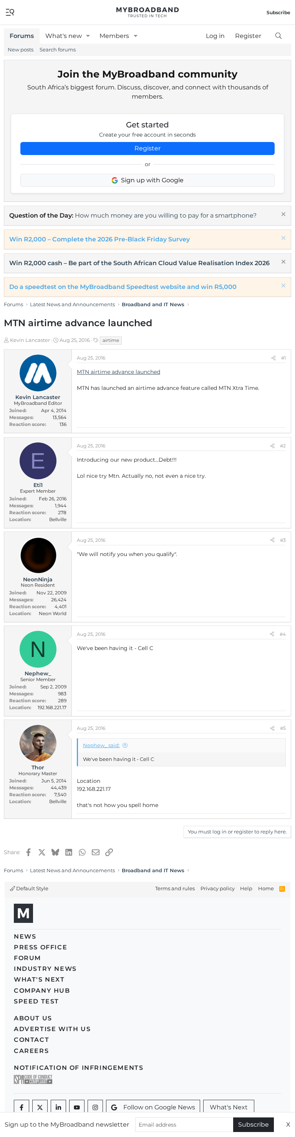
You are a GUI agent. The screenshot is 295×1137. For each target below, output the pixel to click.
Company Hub (42, 990)
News (25, 936)
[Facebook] (21, 1107)
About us (33, 1018)
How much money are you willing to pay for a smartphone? (166, 215)
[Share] (273, 358)
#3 (283, 540)
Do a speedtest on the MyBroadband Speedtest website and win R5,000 (123, 286)
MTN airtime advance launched (118, 371)
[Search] (278, 36)
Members (114, 36)
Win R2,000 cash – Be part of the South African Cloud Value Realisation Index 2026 (139, 263)
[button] (88, 36)
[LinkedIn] (58, 1107)
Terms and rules (175, 888)
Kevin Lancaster (30, 340)
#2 (283, 446)
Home (266, 888)
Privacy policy (218, 888)
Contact (31, 1039)
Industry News (45, 968)
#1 (283, 358)
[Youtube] (77, 1107)
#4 (283, 634)
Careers (31, 1050)
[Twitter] (40, 1107)
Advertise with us (52, 1029)
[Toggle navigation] (10, 11)
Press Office (40, 947)
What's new (63, 36)
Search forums (58, 49)
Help (246, 888)
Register (147, 148)
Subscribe (253, 1124)
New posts (20, 49)
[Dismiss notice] (282, 215)
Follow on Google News (159, 1107)
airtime (111, 340)
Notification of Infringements (78, 1067)
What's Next (39, 979)
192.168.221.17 (52, 707)
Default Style (31, 888)
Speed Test (36, 1001)
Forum (27, 958)
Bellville (57, 519)
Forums (22, 36)
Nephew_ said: (101, 745)
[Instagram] (95, 1107)
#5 (283, 728)
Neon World (52, 613)
